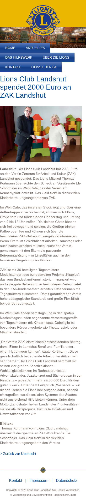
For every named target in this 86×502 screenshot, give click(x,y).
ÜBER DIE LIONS (56, 57)
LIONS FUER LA (43, 67)
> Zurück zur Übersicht (18, 454)
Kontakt (15, 480)
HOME (10, 48)
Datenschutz (66, 480)
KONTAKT (13, 67)
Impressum (39, 480)
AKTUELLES (35, 48)
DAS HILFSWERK (18, 57)
